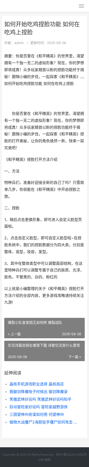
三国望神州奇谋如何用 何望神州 (36, 414)
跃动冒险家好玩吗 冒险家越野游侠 (38, 406)
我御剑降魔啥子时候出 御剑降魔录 (38, 391)
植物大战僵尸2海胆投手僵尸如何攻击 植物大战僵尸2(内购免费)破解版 (43, 422)
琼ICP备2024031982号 (71, 454)
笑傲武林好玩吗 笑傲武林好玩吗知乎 (40, 399)
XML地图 (45, 460)
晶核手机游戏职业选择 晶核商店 (36, 384)
